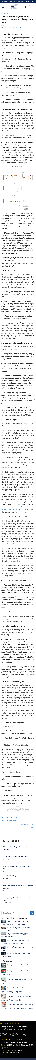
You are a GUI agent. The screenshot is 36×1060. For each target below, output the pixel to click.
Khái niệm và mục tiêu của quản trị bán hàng (16, 867)
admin (19, 27)
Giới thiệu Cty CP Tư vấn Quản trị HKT (14, 1029)
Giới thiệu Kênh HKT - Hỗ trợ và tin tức (14, 1027)
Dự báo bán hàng (10, 876)
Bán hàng (5, 13)
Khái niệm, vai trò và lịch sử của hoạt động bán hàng (18, 887)
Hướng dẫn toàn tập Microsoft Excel (19, 965)
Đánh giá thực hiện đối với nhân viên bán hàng (17, 899)
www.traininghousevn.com (11, 509)
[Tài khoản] (26, 7)
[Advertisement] (10, 828)
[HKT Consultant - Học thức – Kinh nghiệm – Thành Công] (14, 6)
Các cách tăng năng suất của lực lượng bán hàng (17, 848)
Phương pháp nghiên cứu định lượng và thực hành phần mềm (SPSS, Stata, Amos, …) (18, 1008)
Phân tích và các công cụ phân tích (16, 856)
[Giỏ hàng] (29, 6)
